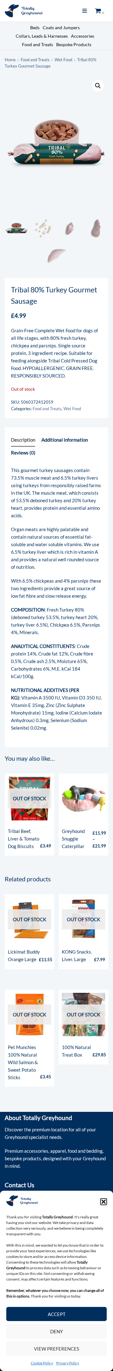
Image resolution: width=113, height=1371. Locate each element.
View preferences (56, 1349)
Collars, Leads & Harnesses (42, 36)
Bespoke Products (73, 44)
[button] (103, 1202)
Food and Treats (37, 44)
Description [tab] (23, 440)
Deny (56, 1331)
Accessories (82, 36)
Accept (57, 1314)
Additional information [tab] (64, 440)
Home (10, 59)
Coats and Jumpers (61, 27)
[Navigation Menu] (85, 11)
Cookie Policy (42, 1363)
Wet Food (63, 59)
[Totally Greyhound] (23, 10)
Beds (35, 27)
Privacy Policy (67, 1363)
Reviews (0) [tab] (23, 452)
